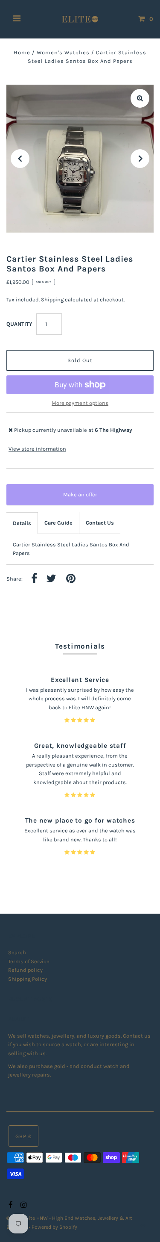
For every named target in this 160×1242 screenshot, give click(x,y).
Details (22, 523)
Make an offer (86, 498)
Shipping (52, 299)
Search (17, 952)
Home (22, 52)
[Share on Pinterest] (71, 579)
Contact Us (100, 522)
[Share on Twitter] (51, 579)
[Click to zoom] (140, 98)
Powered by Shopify (54, 1227)
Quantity (19, 324)
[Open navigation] (17, 19)
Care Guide (58, 522)
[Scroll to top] (142, 1224)
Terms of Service (28, 961)
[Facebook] (9, 1205)
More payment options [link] (80, 403)
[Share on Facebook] (34, 579)
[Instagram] (22, 1205)
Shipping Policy (27, 979)
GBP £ (23, 1136)
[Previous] (20, 158)
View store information (37, 448)
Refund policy (25, 970)
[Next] (140, 158)
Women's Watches (63, 52)
